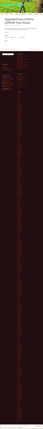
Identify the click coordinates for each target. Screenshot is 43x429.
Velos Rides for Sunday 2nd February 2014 (11, 49)
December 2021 (19, 190)
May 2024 (18, 140)
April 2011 (18, 404)
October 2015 (19, 311)
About (11, 14)
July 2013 (18, 357)
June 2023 (18, 159)
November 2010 (19, 413)
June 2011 (18, 401)
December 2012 (19, 369)
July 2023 (18, 157)
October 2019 (19, 228)
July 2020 (18, 216)
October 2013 (19, 352)
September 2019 (20, 230)
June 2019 (18, 235)
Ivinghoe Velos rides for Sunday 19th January (7, 90)
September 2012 (20, 375)
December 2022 (19, 169)
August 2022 (19, 176)
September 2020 (20, 212)
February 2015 (19, 325)
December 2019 (19, 224)
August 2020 (19, 214)
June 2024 (18, 138)
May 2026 (18, 98)
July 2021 (18, 199)
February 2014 (19, 345)
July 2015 (18, 316)
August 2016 (19, 294)
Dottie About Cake (20, 79)
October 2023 (19, 152)
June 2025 (18, 117)
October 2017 (19, 269)
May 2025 (18, 119)
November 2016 (19, 288)
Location (6, 14)
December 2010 (19, 411)
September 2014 (20, 333)
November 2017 (19, 268)
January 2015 (19, 326)
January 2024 (19, 147)
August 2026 (19, 93)
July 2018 (18, 254)
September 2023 (20, 154)
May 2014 (18, 340)
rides (14, 25)
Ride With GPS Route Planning (7, 69)
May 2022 (18, 181)
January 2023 (19, 167)
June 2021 (18, 200)
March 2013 (19, 364)
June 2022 (18, 180)
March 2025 (19, 123)
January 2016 (19, 306)
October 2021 (19, 193)
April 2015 (18, 321)
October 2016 (19, 290)
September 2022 (20, 174)
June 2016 (18, 297)
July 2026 (18, 95)
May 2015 (18, 319)
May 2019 (18, 237)
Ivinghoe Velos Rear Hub (21, 81)
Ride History (30, 14)
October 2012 (19, 373)
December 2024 (19, 128)
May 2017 (18, 278)
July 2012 (18, 378)
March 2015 (19, 323)
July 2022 (18, 178)
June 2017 (18, 276)
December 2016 (19, 287)
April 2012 (18, 383)
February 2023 (19, 166)
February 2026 (19, 104)
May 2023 (18, 161)
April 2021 (18, 204)
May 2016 (18, 299)
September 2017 (20, 271)
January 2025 (19, 126)
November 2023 (19, 150)
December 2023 (19, 148)
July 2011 (18, 399)
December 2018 (19, 245)
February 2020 (19, 221)
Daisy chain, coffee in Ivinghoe (22, 77)
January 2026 (19, 105)
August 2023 (19, 155)
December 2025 (19, 107)
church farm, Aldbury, (20, 76)
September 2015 (20, 312)
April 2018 (18, 259)
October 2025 (19, 110)
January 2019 (19, 243)
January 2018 (19, 264)
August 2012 (19, 376)
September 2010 (20, 416)
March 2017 (19, 281)
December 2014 (19, 328)
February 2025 (19, 124)
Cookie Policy (20, 427)
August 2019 (19, 231)
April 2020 (18, 218)
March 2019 (19, 240)
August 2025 (19, 114)
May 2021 (18, 202)
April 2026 (18, 100)
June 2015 (18, 318)
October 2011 (19, 394)
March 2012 (19, 385)
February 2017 (19, 283)
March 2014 (19, 344)
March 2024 (19, 143)
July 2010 (18, 420)
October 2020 (19, 211)
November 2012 (19, 371)
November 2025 (19, 109)
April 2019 (18, 238)
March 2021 (19, 205)
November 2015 (19, 309)
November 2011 (19, 392)
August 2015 (19, 314)
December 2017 (19, 266)
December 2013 (19, 349)
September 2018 (20, 250)
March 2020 (19, 219)
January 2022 (19, 188)
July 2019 (18, 233)
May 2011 (18, 402)
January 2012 (19, 388)
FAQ (2, 14)
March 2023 (19, 164)
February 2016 (19, 304)
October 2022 (19, 173)
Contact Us (17, 14)
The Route (7, 32)
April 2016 (18, 300)
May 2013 (18, 361)
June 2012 (18, 380)
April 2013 (18, 363)
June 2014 (18, 338)
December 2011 (19, 390)
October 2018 (19, 249)
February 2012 (19, 387)
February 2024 (19, 145)
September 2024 (20, 133)
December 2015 (19, 307)
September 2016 (20, 292)
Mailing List (23, 14)
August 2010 (19, 418)
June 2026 (18, 97)
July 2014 (18, 337)
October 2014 (19, 331)
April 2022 (18, 183)
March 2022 (19, 185)
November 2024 (19, 129)
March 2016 (19, 302)
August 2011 (19, 397)
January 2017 (19, 285)
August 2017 (19, 273)
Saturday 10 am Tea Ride (36, 49)
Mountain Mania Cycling (6, 68)
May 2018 (18, 257)
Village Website (19, 86)
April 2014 (18, 342)
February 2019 (19, 242)
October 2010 (19, 414)
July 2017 (18, 275)
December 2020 (19, 207)
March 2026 (19, 102)
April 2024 (18, 142)
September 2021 (20, 195)
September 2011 (20, 395)
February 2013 (19, 366)
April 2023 (18, 162)
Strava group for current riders (22, 84)
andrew (18, 25)
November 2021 (19, 192)
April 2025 (18, 121)
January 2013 (19, 368)
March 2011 (19, 406)
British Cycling (4, 66)
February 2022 (19, 186)
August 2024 (19, 135)
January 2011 (19, 409)
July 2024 (18, 136)
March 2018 (19, 261)
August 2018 (19, 252)
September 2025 (20, 112)
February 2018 (19, 262)
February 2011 (19, 407)
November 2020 (19, 209)
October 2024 (19, 131)
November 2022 (19, 171)
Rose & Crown (19, 83)
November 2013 (19, 350)
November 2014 (19, 330)
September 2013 (20, 354)
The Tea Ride (36, 14)
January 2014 (19, 347)
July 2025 (18, 116)
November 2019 (19, 226)
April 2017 (18, 280)
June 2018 (18, 256)
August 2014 (19, 335)
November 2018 (19, 247)
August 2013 (19, 356)
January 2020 (19, 223)
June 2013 (18, 359)
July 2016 (18, 295)
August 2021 (19, 197)
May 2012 (18, 382)
